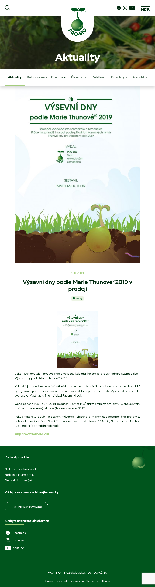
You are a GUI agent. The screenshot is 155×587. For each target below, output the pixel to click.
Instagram (19, 540)
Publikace (99, 77)
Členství (77, 77)
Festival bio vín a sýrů (18, 480)
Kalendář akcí (37, 77)
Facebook (19, 533)
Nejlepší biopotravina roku (21, 469)
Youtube (18, 548)
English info (61, 581)
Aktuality (15, 77)
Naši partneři (93, 581)
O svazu (57, 77)
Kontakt (138, 77)
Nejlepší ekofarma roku (20, 475)
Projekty (117, 77)
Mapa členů (77, 581)
